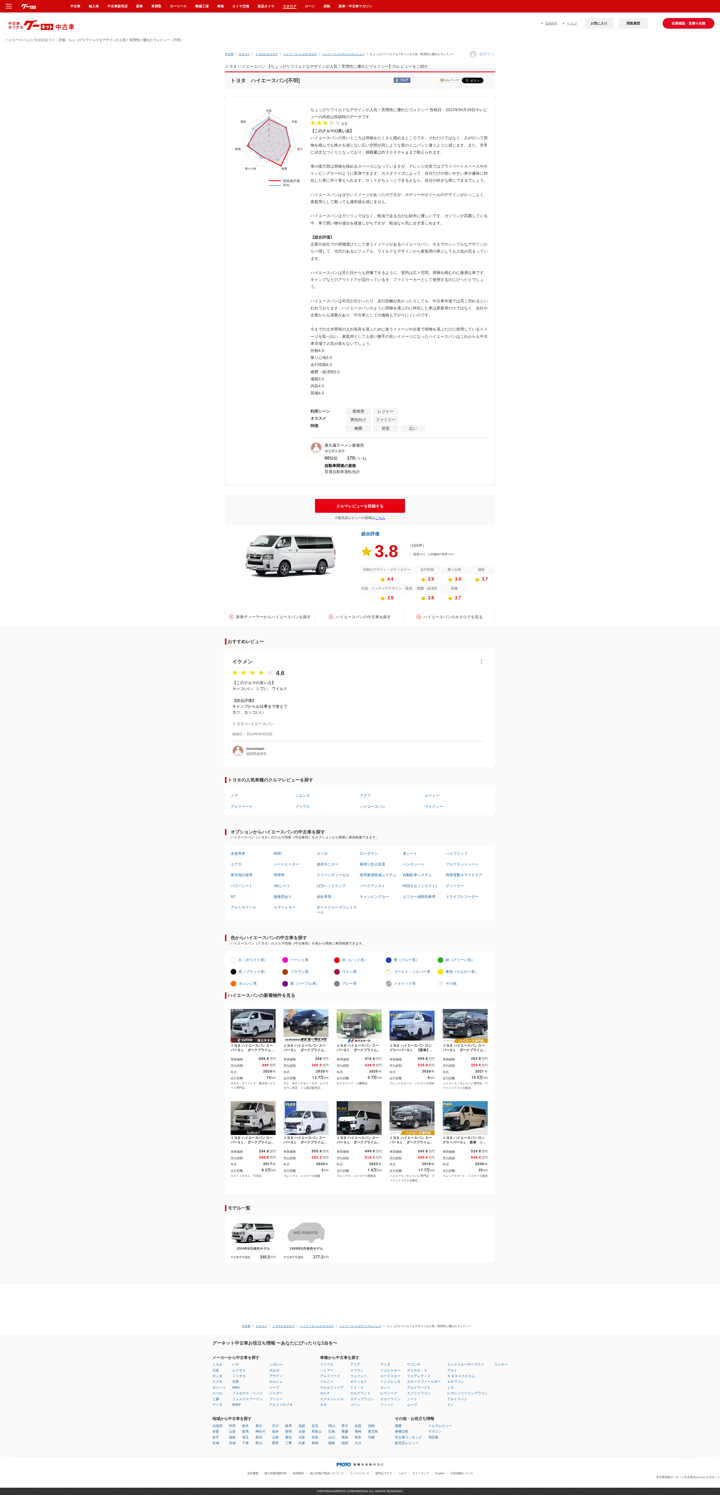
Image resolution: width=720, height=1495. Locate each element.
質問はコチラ (383, 1473)
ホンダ (217, 1376)
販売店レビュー (406, 1443)
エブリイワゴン (419, 1393)
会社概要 (252, 1473)
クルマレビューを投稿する (360, 506)
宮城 (215, 1443)
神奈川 (260, 1431)
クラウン (357, 1370)
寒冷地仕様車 (242, 875)
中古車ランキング (408, 1437)
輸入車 (94, 6)
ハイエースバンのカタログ (300, 54)
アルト (452, 1370)
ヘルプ (572, 23)
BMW (236, 1405)
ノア (234, 795)
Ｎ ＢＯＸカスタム (461, 1376)
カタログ (289, 6)
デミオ (385, 1364)
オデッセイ (358, 1382)
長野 (275, 1443)
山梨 (275, 1437)
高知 (344, 1437)
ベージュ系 (299, 960)
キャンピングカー (374, 896)
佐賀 (358, 1426)
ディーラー (455, 886)
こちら (380, 518)
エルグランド (360, 1393)
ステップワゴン (362, 1399)
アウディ (276, 1376)
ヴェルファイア (332, 1388)
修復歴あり (283, 896)
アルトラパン (457, 1399)
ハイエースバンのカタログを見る (453, 617)
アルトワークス (419, 1388)
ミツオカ (239, 1376)
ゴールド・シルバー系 (412, 972)
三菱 (215, 1399)
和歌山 (317, 1431)
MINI (235, 1388)
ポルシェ (276, 1382)
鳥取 (315, 1437)
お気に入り (599, 23)
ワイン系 (349, 972)
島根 (315, 1443)
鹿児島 (373, 1431)
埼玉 (245, 1437)
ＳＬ (450, 1405)
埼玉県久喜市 (335, 451)
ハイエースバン (373, 806)
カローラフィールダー (424, 1382)
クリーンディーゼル (333, 875)
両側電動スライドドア (464, 875)
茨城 (232, 1443)
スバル (217, 1393)
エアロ (236, 864)
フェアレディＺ (419, 1376)
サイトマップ (420, 1473)
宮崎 (371, 1426)
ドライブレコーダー (462, 896)
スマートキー (285, 907)
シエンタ (302, 795)
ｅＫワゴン (455, 1382)
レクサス (239, 1370)
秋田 (232, 1426)
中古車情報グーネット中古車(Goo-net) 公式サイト (688, 1477)
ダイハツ (219, 1388)
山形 (232, 1431)
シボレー (276, 1364)
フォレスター (390, 1370)
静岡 (288, 1431)
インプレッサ (390, 1382)
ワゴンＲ (413, 1364)
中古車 (229, 54)
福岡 (344, 1443)
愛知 (288, 1437)
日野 (235, 1382)
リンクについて (359, 1473)
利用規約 (298, 1473)
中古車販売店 (117, 6)
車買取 (156, 6)
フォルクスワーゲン (247, 1399)
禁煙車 (279, 875)
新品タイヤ (266, 6)
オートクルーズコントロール (337, 909)
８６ (323, 1405)
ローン (310, 6)
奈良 (315, 1426)
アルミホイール (243, 907)
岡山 (331, 1426)
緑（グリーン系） (460, 960)
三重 (288, 1443)
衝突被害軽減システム (378, 875)
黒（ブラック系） (253, 972)
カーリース (178, 6)
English (551, 23)
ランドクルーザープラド (465, 1364)
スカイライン (390, 1399)
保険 (326, 6)
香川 (344, 1426)
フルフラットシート (462, 864)
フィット (387, 1405)
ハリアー (327, 1370)
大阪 (301, 1437)
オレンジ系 (247, 983)
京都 (301, 1431)
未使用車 (238, 853)
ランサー (501, 1364)
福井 (275, 1431)
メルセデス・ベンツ (247, 1393)
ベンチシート (414, 864)
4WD (278, 853)
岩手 (215, 1437)
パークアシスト (372, 886)
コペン (355, 1405)
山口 (331, 1437)
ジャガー (276, 1393)
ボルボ (274, 1370)
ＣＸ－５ (357, 1388)
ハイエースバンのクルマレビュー (343, 54)
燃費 (398, 1426)
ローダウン (369, 853)
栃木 (245, 1426)
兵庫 (301, 1443)
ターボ (322, 853)
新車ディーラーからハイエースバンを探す (273, 617)
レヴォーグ (388, 1393)
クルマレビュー (440, 1426)
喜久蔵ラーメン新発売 (344, 445)
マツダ (217, 1405)
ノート (412, 1399)
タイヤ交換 (240, 6)
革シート (410, 853)
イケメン (242, 661)
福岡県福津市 (256, 754)
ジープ (274, 1388)
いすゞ (237, 1364)
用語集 (433, 1437)
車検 (220, 6)
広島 (331, 1431)
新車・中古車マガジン (355, 6)
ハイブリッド (457, 853)
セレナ (325, 1393)
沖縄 (371, 1437)
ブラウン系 (299, 972)
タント (385, 1388)
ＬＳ (450, 1388)
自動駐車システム (417, 875)
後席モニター (328, 864)
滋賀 (301, 1426)
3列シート (282, 886)
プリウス (302, 806)
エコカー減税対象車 (419, 896)
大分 (358, 1443)
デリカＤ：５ (417, 1370)
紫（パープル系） (305, 983)
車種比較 (401, 1431)
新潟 (258, 1437)
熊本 (358, 1437)
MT (233, 896)
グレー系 (349, 983)
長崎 (358, 1431)
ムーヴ (412, 1405)
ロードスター (390, 1376)
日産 (215, 1370)
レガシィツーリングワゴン (467, 1393)
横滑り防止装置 (372, 864)
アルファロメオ (281, 1405)
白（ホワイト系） (253, 960)
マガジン (435, 1431)
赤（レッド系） (355, 960)
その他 (451, 983)
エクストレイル (332, 1399)
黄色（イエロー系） (462, 972)
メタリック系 (405, 983)
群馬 (245, 1431)
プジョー (276, 1399)
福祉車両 (324, 896)
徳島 (331, 1443)
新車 (139, 6)
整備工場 (202, 6)
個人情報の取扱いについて (327, 1473)
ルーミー (432, 795)
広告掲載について (462, 1473)
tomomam (255, 748)
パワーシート (242, 886)
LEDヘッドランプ (331, 886)
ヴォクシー (434, 806)
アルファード (242, 806)
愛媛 (344, 1431)
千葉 (245, 1443)
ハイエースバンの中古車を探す (363, 617)
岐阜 (288, 1426)
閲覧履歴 (633, 23)
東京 (258, 1426)
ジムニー (327, 1382)
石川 (275, 1426)
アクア (365, 795)
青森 (215, 1431)
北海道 (217, 1426)
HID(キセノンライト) (420, 886)
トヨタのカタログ (266, 54)
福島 (232, 1437)
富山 (258, 1443)
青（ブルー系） (406, 960)
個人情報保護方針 (275, 1473)
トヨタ (217, 1364)
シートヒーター (286, 864)
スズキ (217, 1382)
